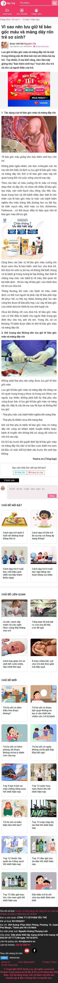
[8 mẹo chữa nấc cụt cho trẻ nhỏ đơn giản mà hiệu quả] (43, 647)
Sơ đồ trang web (9, 965)
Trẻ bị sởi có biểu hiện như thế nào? (12, 823)
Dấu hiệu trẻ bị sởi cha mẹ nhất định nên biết (43, 897)
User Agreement (26, 962)
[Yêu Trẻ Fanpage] (34, 953)
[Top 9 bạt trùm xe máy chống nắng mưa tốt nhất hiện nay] (14, 772)
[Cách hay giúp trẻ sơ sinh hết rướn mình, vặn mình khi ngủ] (14, 647)
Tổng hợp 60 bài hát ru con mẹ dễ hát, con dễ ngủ (42, 624)
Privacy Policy (50, 962)
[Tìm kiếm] (55, 3)
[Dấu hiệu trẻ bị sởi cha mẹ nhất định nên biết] (43, 881)
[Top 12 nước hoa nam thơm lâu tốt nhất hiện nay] (43, 772)
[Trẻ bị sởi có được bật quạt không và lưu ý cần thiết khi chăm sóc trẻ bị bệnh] (43, 694)
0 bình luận (9, 480)
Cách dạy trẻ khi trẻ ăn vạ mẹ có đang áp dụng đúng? (43, 535)
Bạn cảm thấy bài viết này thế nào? (29, 468)
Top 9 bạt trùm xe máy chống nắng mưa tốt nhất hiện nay (14, 788)
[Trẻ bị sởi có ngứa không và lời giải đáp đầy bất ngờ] (43, 733)
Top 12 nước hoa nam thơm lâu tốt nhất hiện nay (41, 788)
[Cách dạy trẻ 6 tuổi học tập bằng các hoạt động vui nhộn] (43, 555)
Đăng (52, 496)
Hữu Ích (21, 472)
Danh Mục (7, 14)
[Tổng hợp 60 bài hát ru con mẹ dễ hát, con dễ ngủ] (43, 608)
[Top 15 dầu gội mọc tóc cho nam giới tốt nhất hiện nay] (14, 881)
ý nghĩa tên (20, 914)
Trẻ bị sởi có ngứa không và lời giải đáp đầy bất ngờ (43, 749)
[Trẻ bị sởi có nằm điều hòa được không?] (14, 694)
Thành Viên (36, 14)
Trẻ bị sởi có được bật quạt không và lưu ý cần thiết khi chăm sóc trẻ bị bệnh (43, 712)
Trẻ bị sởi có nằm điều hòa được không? (12, 710)
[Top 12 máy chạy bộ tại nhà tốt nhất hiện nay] (43, 808)
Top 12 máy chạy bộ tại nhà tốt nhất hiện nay (42, 825)
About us (5, 962)
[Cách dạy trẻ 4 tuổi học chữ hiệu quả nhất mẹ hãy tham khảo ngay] (14, 555)
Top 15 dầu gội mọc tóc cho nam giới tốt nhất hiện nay (14, 897)
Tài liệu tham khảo (42, 46)
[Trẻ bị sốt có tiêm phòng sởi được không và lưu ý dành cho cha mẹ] (14, 733)
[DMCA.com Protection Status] (10, 959)
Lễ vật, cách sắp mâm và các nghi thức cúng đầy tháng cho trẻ (14, 626)
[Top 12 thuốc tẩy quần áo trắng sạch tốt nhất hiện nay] (14, 844)
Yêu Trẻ (10, 3)
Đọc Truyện (22, 14)
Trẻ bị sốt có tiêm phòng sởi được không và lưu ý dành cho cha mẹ (13, 751)
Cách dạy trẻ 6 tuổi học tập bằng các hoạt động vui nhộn (42, 571)
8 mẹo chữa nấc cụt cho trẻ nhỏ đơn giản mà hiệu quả (43, 664)
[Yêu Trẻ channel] (26, 953)
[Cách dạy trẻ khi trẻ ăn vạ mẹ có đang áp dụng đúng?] (43, 519)
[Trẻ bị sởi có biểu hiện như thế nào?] (14, 808)
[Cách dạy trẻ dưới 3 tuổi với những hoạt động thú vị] (14, 519)
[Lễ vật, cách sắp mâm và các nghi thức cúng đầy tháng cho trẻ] (14, 608)
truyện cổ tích (21, 911)
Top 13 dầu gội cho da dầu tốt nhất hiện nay (42, 861)
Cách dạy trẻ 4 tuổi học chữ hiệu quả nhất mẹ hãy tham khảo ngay (13, 573)
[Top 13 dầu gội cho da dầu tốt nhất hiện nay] (43, 844)
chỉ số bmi (31, 914)
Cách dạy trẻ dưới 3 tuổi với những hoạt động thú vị (13, 535)
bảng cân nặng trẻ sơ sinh (42, 911)
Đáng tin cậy (37, 472)
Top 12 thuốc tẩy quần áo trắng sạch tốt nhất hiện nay (13, 861)
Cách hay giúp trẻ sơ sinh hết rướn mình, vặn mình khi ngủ (14, 664)
